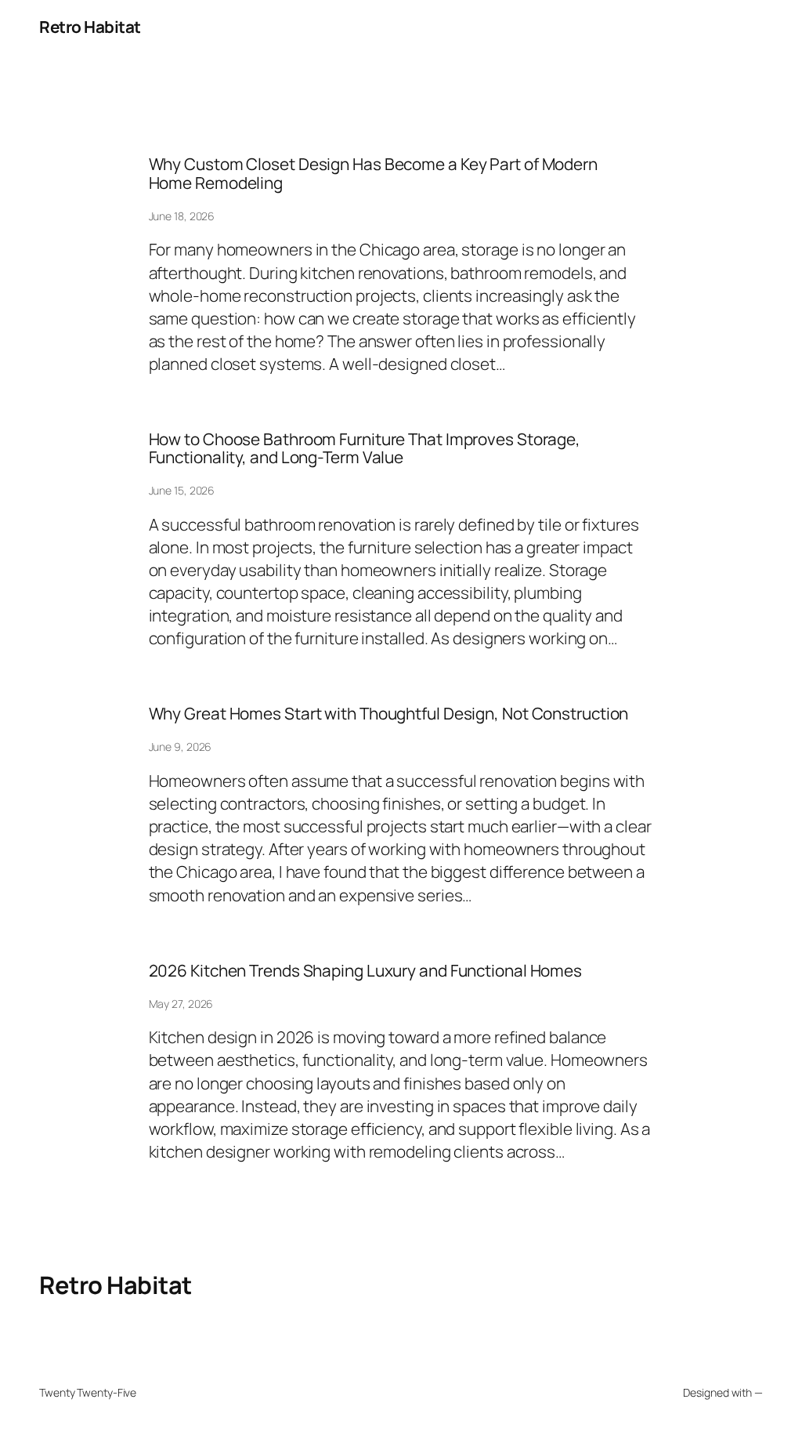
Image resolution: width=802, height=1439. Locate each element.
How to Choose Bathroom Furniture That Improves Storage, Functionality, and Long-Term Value (365, 448)
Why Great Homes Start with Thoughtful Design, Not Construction (389, 714)
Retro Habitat (90, 27)
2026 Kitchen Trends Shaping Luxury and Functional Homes (366, 971)
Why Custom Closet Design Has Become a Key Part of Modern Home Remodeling (373, 173)
